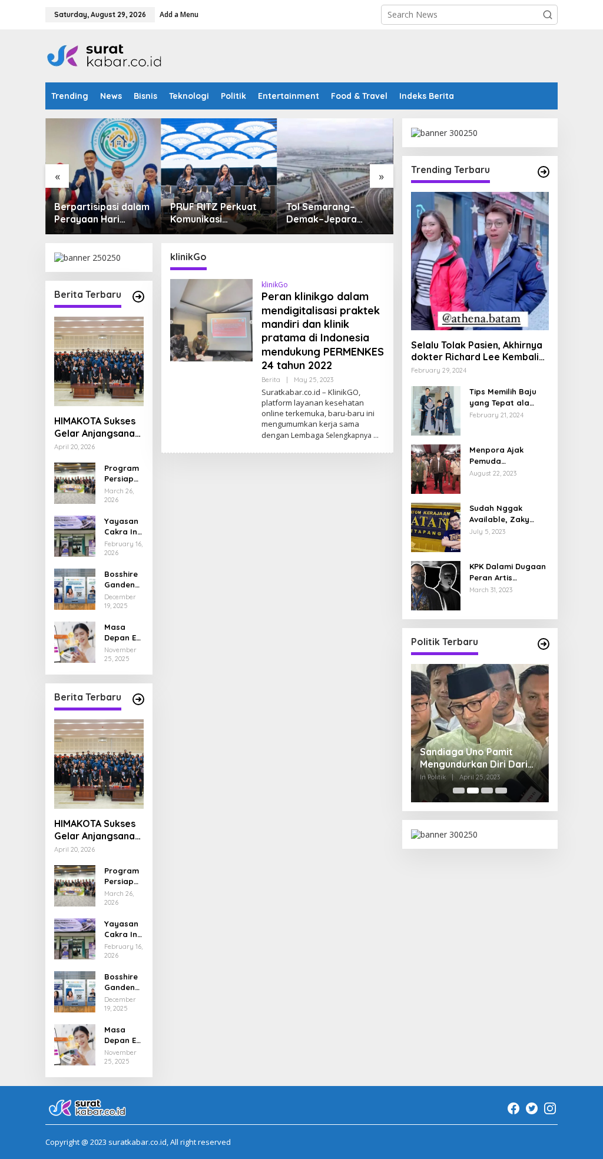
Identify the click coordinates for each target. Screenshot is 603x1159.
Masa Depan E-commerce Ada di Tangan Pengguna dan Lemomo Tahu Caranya (122, 632)
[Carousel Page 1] (459, 790)
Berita (270, 380)
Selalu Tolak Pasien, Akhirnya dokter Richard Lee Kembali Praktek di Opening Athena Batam (476, 351)
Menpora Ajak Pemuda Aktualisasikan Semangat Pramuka (508, 455)
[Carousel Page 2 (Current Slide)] (473, 790)
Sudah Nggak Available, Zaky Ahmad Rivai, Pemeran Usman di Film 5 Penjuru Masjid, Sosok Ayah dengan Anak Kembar (507, 513)
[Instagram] (550, 1108)
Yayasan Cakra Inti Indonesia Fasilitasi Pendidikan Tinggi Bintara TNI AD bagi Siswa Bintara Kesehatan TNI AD (123, 526)
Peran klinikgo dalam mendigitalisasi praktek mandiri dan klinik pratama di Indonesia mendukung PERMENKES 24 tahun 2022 (322, 331)
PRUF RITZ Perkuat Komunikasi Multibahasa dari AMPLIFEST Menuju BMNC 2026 (213, 213)
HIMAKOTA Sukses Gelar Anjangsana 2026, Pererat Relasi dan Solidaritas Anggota (94, 427)
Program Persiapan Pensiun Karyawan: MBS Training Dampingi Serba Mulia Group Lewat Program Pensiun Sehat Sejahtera (123, 473)
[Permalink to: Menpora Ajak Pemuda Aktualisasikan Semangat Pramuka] (435, 468)
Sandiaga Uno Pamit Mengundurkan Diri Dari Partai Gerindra (474, 758)
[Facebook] (513, 1108)
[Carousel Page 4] (501, 790)
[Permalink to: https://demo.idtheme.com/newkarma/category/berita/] (138, 699)
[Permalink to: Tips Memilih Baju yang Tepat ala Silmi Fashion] (435, 410)
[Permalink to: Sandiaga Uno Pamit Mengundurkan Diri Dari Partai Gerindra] (480, 733)
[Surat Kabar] (104, 55)
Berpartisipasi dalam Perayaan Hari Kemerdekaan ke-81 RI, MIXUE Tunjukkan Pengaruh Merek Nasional (102, 213)
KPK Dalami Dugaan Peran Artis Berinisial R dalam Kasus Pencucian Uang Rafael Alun (507, 572)
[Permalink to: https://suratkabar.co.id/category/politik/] (543, 644)
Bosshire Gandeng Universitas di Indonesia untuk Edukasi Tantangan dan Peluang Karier (123, 579)
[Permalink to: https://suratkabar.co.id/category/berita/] (138, 297)
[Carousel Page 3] (487, 790)
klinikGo (274, 285)
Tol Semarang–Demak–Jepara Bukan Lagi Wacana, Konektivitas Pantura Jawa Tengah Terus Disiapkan (334, 213)
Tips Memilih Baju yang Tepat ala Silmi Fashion (502, 397)
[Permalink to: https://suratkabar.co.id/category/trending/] (543, 172)
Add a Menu (179, 14)
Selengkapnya (349, 435)
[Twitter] (531, 1108)
